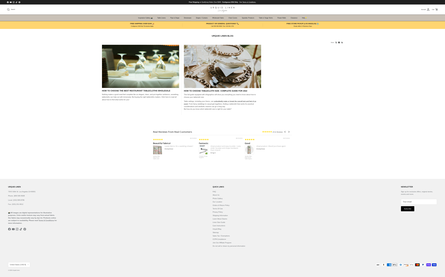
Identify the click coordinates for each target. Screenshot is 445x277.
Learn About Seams (220, 219)
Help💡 (304, 18)
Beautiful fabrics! (161, 143)
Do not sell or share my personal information (229, 246)
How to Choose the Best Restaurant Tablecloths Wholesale (136, 91)
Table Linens (161, 18)
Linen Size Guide (219, 222)
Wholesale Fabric (218, 18)
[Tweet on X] (336, 42)
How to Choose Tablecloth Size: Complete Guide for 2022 (215, 91)
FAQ (214, 192)
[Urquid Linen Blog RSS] (342, 42)
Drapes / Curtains (202, 18)
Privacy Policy (218, 212)
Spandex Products (248, 18)
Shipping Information (220, 215)
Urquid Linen (16, 270)
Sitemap (216, 232)
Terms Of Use (218, 209)
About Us (216, 195)
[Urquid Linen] (222, 9)
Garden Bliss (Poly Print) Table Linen (156, 158)
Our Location (217, 202)
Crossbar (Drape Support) (203, 157)
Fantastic (203, 143)
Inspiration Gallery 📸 (145, 18)
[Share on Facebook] (339, 42)
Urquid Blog (217, 229)
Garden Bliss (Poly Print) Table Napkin (248, 158)
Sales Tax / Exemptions (221, 236)
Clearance (294, 18)
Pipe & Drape (174, 18)
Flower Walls (281, 18)
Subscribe (407, 209)
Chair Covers (233, 18)
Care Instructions (219, 226)
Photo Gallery (218, 198)
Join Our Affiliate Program (222, 243)
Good (247, 143)
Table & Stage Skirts (266, 18)
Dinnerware (187, 18)
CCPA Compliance (219, 239)
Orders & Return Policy (221, 205)
